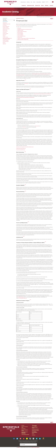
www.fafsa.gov (26, 83)
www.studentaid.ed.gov (20, 297)
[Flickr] (33, 438)
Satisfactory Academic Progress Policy (23, 39)
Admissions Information (6, 28)
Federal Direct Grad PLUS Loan (20, 149)
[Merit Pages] (36, 438)
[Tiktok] (30, 438)
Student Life (37, 5)
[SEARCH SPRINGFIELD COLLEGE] (52, 1)
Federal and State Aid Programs (22, 31)
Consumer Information (35, 429)
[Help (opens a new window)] (52, 18)
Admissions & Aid (30, 5)
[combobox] (45, 16)
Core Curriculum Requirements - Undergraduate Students (7, 38)
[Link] (10, 5)
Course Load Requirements (21, 36)
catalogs (19, 447)
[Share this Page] (50, 18)
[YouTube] (23, 438)
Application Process (20, 30)
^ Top (37, 59)
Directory (4, 42)
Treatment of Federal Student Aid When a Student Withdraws (26, 38)
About (42, 5)
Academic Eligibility (20, 33)
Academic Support (5, 33)
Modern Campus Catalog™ (35, 447)
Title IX (33, 433)
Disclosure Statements (6, 26)
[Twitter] (17, 438)
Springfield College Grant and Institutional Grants (24, 29)
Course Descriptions (6, 41)
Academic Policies (5, 37)
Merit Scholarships (20, 32)
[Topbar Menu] (53, 1)
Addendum (4, 43)
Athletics (46, 5)
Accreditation (5, 25)
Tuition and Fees (5, 31)
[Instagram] (20, 438)
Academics (24, 5)
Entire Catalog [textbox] (4, 19)
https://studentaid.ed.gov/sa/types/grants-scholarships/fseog (25, 97)
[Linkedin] (40, 438)
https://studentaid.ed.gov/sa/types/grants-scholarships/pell (42, 93)
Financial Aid (5, 32)
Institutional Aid (20, 37)
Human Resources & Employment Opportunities (25, 432)
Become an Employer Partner (25, 430)
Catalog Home (5, 22)
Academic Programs (5, 40)
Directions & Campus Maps (25, 427)
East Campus (23, 428)
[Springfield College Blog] (43, 438)
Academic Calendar (5, 27)
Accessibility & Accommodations (34, 432)
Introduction (19, 28)
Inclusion (51, 5)
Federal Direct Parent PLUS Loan (21, 148)
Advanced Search (5, 21)
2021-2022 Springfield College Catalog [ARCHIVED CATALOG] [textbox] (44, 16)
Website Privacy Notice (35, 430)
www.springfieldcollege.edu (23, 298)
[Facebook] (14, 438)
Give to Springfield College (34, 427)
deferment (24, 127)
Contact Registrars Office (25, 434)
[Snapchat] (27, 438)
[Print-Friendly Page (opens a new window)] (51, 18)
